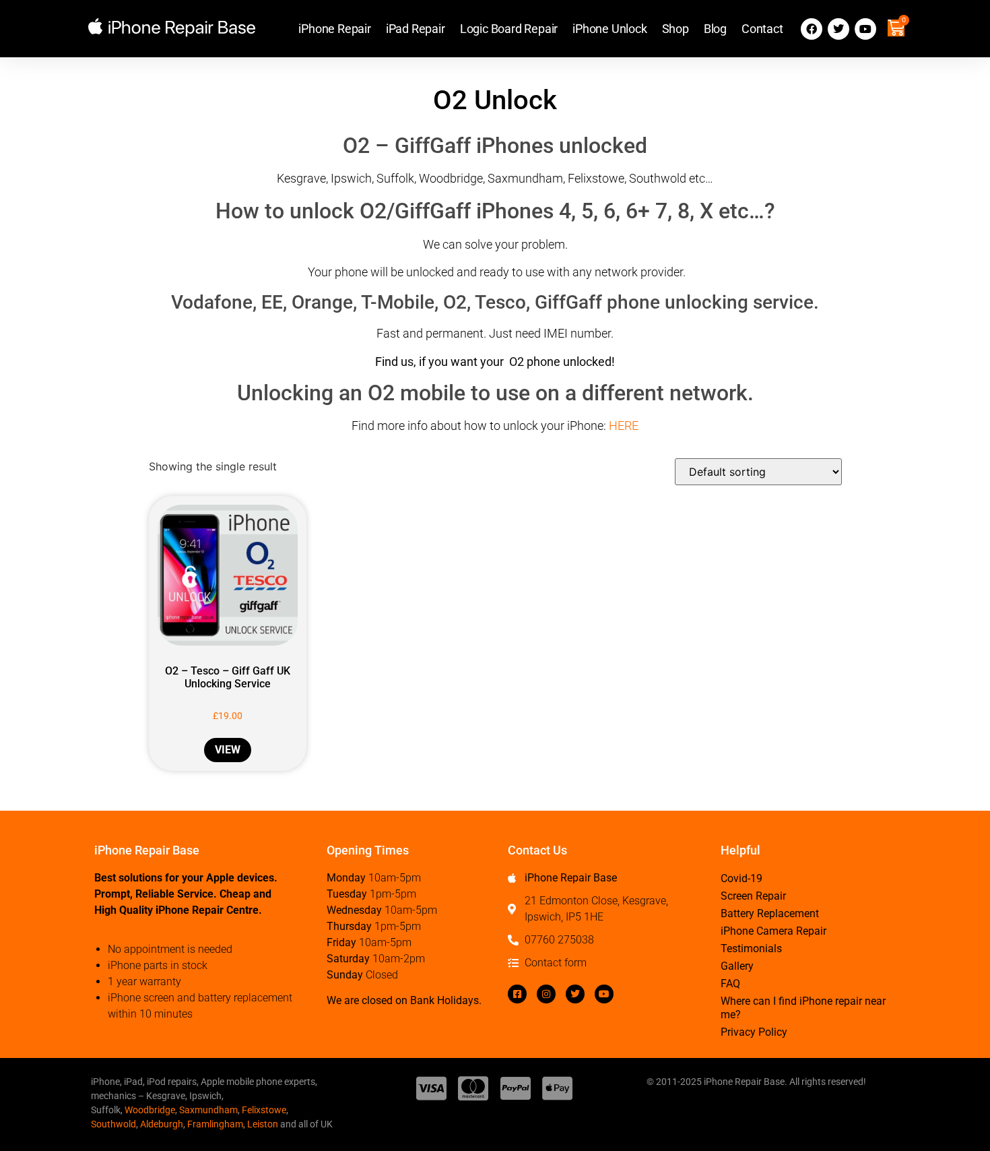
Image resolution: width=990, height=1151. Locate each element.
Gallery (737, 966)
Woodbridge (150, 1110)
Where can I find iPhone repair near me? (803, 1008)
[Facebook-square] (517, 994)
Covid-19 (741, 878)
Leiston (262, 1124)
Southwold (113, 1124)
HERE (623, 425)
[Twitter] (838, 29)
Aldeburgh (161, 1124)
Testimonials (751, 948)
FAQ (730, 983)
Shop (675, 29)
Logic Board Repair (509, 29)
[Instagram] (546, 994)
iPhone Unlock (609, 29)
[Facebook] (811, 29)
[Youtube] (865, 29)
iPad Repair (415, 29)
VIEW (227, 749)
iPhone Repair (334, 29)
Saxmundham (208, 1110)
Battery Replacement (770, 913)
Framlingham (215, 1124)
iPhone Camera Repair (773, 931)
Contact (762, 29)
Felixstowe (264, 1110)
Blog (715, 29)
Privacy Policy (754, 1032)
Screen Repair (753, 896)
